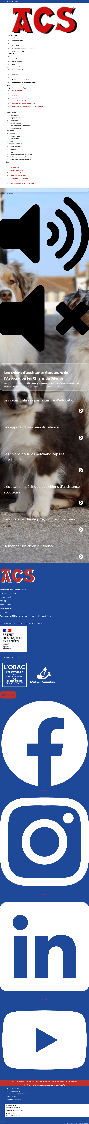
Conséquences (15, 136)
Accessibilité (14, 139)
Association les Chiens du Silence (18, 383)
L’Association (11, 112)
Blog (7, 162)
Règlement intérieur (13, 1108)
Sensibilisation (15, 123)
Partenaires (14, 120)
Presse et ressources (14, 1099)
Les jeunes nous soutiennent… (20, 126)
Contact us (4, 612)
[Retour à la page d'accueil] (44, 20)
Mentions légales (12, 1105)
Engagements (15, 118)
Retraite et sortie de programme (21, 154)
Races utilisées (15, 146)
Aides (12, 141)
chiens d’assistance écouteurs (63, 383)
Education (13, 149)
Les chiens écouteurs (14, 144)
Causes (12, 133)
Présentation (14, 115)
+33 (6, 604)
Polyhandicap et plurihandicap (21, 157)
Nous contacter (18, 51)
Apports (13, 152)
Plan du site (11, 1113)
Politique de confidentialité (15, 1110)
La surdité (10, 131)
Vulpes (87, 1123)
